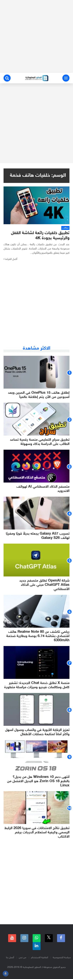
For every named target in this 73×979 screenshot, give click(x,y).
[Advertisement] (36, 36)
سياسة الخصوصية (62, 957)
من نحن (22, 957)
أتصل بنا (10, 957)
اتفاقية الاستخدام (39, 957)
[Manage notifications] (5, 973)
